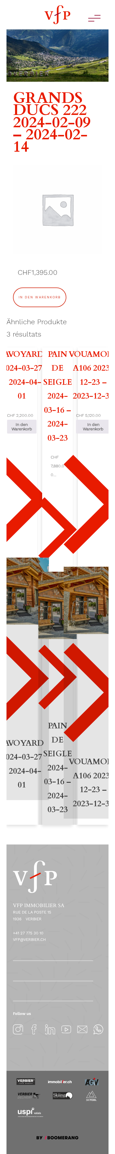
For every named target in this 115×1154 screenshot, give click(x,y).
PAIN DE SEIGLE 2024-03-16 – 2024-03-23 (57, 396)
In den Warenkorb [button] (22, 426)
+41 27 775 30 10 (28, 933)
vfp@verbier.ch (29, 939)
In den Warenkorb (40, 297)
